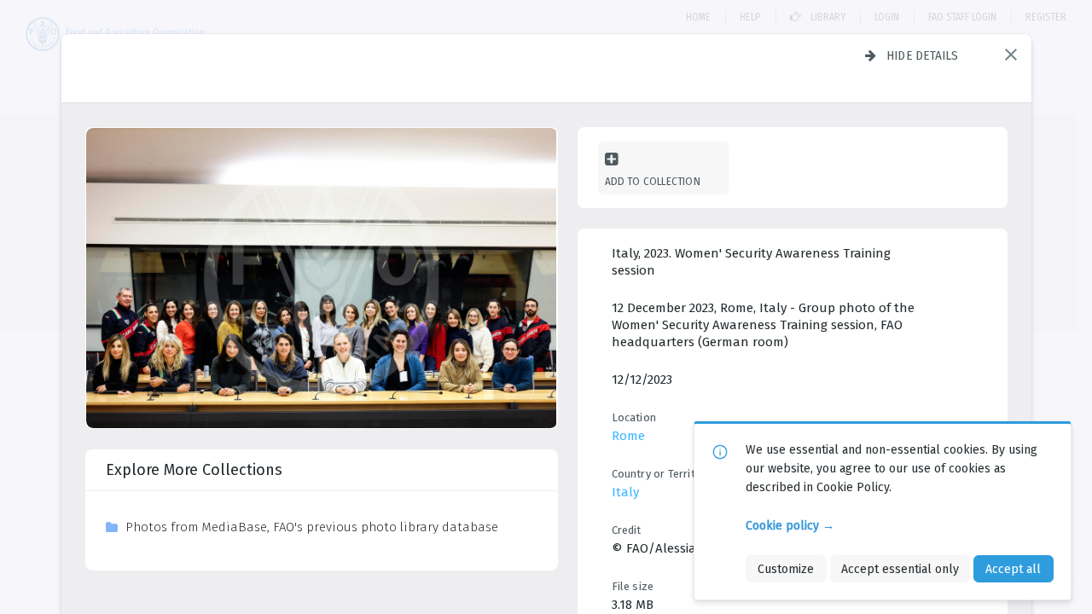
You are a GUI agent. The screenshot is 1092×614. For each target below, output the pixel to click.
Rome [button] (628, 435)
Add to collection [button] (652, 181)
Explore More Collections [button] (194, 469)
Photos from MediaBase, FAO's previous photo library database (311, 527)
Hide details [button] (922, 55)
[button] (1011, 54)
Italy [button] (625, 492)
